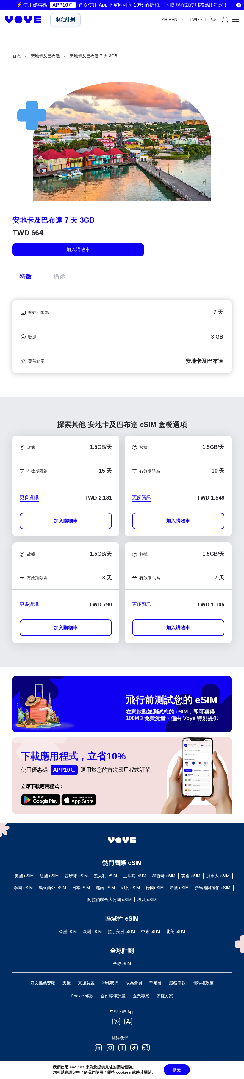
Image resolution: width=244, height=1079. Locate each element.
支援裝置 (86, 983)
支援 (66, 983)
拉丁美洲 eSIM (121, 931)
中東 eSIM (150, 931)
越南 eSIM (105, 887)
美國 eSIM (24, 875)
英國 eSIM (190, 875)
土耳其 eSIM (134, 875)
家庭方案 (165, 996)
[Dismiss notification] (239, 5)
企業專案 (141, 996)
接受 (177, 1069)
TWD (194, 19)
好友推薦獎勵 (42, 983)
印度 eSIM (130, 887)
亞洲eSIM (68, 931)
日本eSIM (81, 887)
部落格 (155, 983)
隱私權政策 (203, 983)
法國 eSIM (49, 875)
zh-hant (170, 19)
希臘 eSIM (179, 887)
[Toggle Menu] (235, 20)
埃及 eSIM (147, 899)
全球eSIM (122, 963)
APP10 (60, 4)
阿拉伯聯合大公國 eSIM (109, 899)
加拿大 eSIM (217, 875)
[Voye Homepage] (23, 19)
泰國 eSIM (23, 887)
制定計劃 (65, 19)
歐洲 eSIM (92, 931)
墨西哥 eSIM (163, 875)
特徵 (26, 276)
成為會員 (134, 983)
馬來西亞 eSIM (52, 887)
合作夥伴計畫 (113, 996)
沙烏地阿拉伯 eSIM (212, 887)
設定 (72, 1072)
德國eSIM (155, 887)
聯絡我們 (110, 983)
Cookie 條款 (82, 996)
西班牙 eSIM (76, 875)
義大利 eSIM (105, 875)
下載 (169, 4)
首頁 (16, 55)
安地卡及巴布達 (45, 55)
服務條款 (177, 983)
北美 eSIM (175, 931)
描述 (59, 277)
